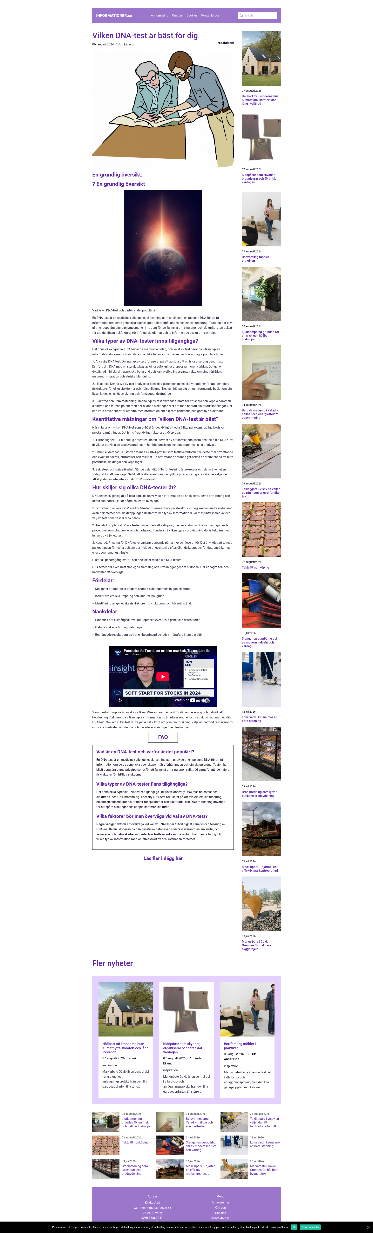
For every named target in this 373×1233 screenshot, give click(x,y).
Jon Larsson (126, 44)
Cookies (191, 15)
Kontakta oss (210, 15)
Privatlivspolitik (310, 1227)
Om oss (177, 15)
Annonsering (159, 15)
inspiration (109, 1065)
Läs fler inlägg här (163, 858)
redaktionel (226, 43)
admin (133, 1058)
